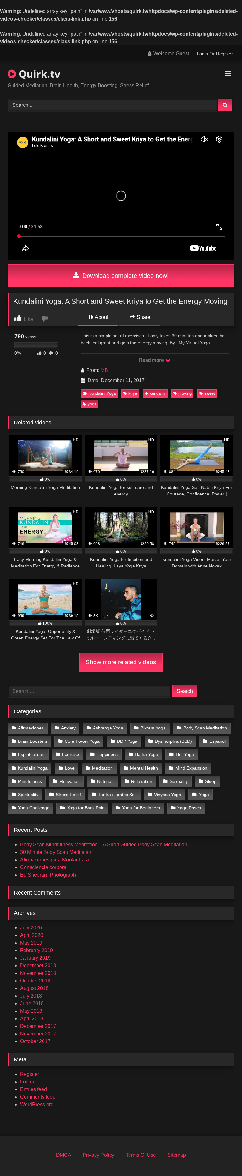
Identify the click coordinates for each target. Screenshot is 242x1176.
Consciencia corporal (44, 867)
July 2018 (31, 996)
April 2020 (31, 935)
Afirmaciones (31, 727)
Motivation (69, 781)
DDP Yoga (127, 741)
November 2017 (38, 1033)
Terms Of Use (141, 1155)
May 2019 (31, 942)
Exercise (70, 754)
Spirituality (28, 794)
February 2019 (36, 950)
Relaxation (141, 781)
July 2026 (31, 927)
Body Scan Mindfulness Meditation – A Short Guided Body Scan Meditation (103, 844)
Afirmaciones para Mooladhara (54, 859)
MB (104, 370)
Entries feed (33, 1089)
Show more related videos (121, 662)
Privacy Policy (98, 1155)
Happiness (107, 754)
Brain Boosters (32, 741)
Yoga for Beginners (141, 807)
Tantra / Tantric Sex (117, 794)
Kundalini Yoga (102, 393)
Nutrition (105, 781)
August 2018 (34, 988)
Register (224, 53)
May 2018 (31, 1011)
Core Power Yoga (82, 741)
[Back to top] (222, 1157)
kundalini (158, 393)
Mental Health (144, 768)
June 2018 (32, 1003)
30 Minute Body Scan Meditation (56, 852)
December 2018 (38, 965)
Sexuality (179, 781)
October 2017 (35, 1041)
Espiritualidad (31, 754)
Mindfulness (30, 781)
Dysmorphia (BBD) (173, 741)
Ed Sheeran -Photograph (48, 875)
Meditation (102, 768)
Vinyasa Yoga (167, 794)
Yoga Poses (189, 807)
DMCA (63, 1155)
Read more (152, 360)
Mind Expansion (191, 768)
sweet (209, 393)
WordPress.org (37, 1104)
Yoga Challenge (33, 807)
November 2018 (38, 973)
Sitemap (176, 1155)
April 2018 (31, 1018)
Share (142, 317)
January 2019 (35, 958)
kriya (132, 393)
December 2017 (38, 1026)
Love (70, 768)
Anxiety (68, 727)
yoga (92, 404)
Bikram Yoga (153, 727)
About (101, 317)
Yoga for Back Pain (86, 807)
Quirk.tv (38, 74)
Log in (27, 1081)
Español (218, 741)
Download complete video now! (124, 275)
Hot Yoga (185, 754)
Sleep (210, 781)
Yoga (204, 794)
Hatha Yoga (146, 754)
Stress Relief (68, 794)
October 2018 (35, 980)
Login (202, 53)
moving (185, 393)
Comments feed (37, 1097)
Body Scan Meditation (205, 727)
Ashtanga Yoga (108, 727)
